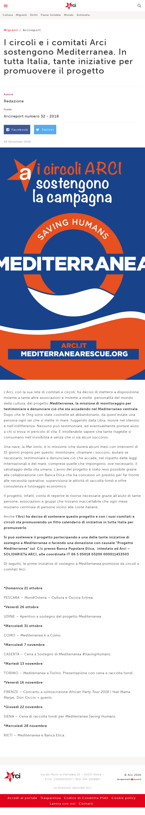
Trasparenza (50, 798)
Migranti (21, 15)
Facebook (20, 129)
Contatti (86, 803)
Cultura (8, 15)
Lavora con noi (63, 803)
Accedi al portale (22, 798)
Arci (72, 6)
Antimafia (83, 15)
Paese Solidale (51, 15)
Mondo (69, 15)
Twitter (48, 129)
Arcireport (32, 30)
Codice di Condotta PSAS (86, 798)
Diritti (34, 15)
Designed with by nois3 (129, 779)
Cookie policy (124, 798)
